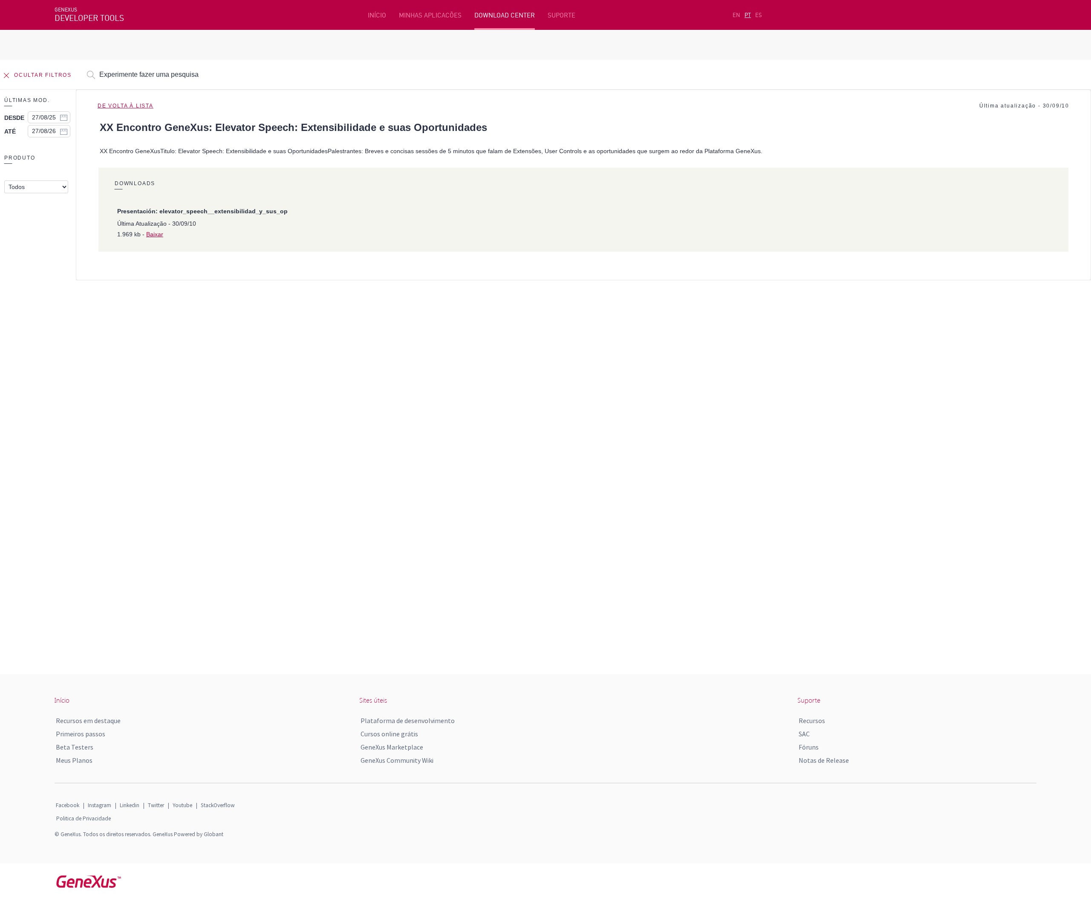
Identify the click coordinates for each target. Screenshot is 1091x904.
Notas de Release (824, 760)
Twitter (156, 805)
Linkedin (129, 805)
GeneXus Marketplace (392, 747)
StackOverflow (218, 805)
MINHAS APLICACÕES (430, 15)
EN (736, 15)
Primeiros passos (80, 734)
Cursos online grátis (389, 734)
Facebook (67, 805)
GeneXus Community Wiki (397, 760)
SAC (804, 734)
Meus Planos (74, 760)
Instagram (99, 805)
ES (758, 15)
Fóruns (809, 747)
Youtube (182, 805)
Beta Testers (74, 747)
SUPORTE (561, 15)
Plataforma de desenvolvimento (408, 720)
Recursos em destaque (88, 720)
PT (748, 15)
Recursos (812, 720)
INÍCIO (377, 15)
